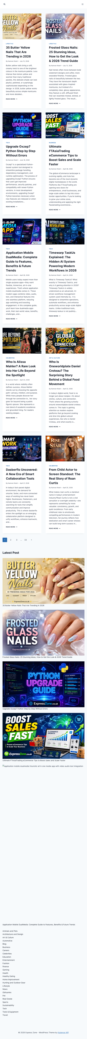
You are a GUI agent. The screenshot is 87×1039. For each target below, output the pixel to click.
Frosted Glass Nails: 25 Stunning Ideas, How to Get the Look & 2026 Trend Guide (37, 657)
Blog (4, 944)
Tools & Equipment (10, 1012)
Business (52, 142)
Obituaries (7, 992)
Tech (8, 142)
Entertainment (9, 960)
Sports (5, 1002)
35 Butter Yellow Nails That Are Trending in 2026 (18, 52)
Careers (6, 950)
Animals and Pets (10, 931)
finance (6, 966)
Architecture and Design (13, 934)
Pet (4, 996)
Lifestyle (9, 43)
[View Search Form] (4, 4)
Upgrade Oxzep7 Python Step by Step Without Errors (20, 151)
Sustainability (8, 1005)
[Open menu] (82, 4)
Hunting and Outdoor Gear (14, 983)
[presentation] (22, 26)
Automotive (7, 941)
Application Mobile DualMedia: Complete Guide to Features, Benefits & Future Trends (21, 261)
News (5, 989)
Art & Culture (54, 358)
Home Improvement (11, 979)
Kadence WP (63, 1033)
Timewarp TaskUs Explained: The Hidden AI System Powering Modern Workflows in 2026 (62, 261)
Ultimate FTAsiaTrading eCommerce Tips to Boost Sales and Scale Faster (65, 155)
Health (5, 973)
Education (7, 957)
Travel (5, 1015)
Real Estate (7, 999)
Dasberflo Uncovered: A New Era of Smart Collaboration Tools (21, 474)
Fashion (6, 963)
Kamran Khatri (13, 61)
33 (25, 540)
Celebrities (10, 358)
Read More (11, 99)
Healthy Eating (9, 976)
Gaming (6, 970)
